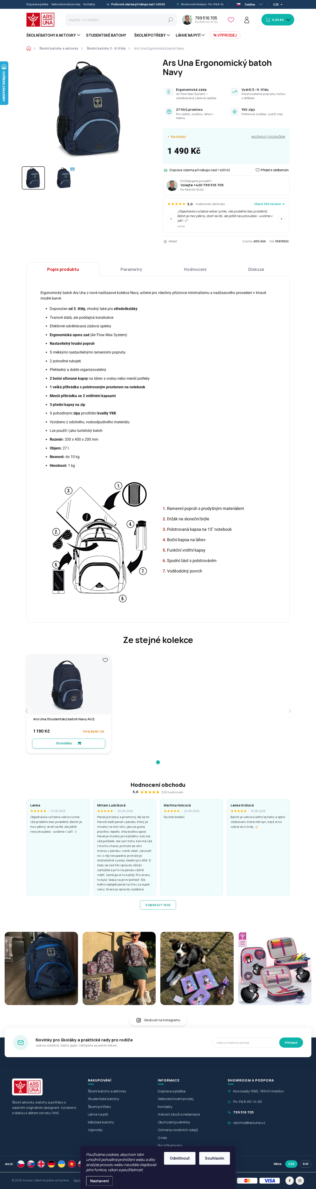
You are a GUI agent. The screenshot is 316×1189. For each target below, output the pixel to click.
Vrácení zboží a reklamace (179, 1114)
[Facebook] (289, 1180)
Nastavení (99, 1180)
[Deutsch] (51, 1164)
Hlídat (173, 241)
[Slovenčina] (31, 1164)
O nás (162, 1137)
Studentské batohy (103, 1098)
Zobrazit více (158, 905)
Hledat (170, 19)
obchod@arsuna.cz (249, 1122)
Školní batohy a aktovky (107, 1091)
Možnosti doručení (268, 137)
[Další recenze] (281, 218)
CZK (291, 1164)
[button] (158, 762)
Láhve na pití (98, 1114)
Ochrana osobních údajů (178, 1129)
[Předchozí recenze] (170, 218)
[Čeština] (21, 1164)
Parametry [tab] (131, 269)
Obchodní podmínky (174, 1122)
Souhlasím (214, 1158)
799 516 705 (243, 1112)
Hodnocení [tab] (195, 269)
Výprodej (95, 1129)
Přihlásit (291, 1042)
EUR (305, 1164)
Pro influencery (170, 1145)
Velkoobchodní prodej (65, 4)
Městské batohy (101, 1122)
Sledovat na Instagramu (162, 1020)
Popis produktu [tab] (63, 269)
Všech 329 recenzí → (269, 204)
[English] (41, 1164)
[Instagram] (300, 1180)
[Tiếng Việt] (72, 1164)
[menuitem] (53, 35)
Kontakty (89, 4)
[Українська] (61, 1164)
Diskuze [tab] (256, 269)
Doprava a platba (37, 4)
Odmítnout (180, 1158)
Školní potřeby (99, 1106)
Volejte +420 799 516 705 (202, 185)
